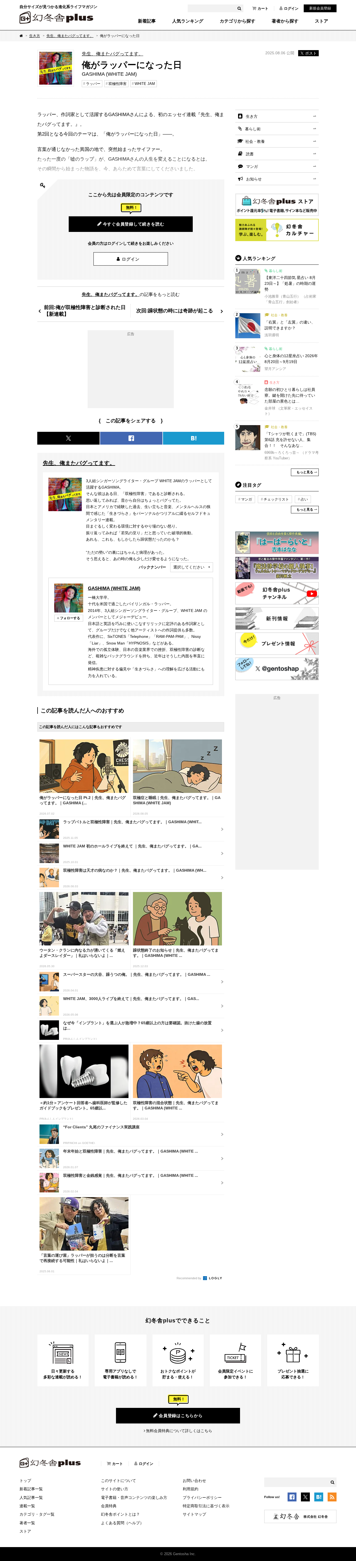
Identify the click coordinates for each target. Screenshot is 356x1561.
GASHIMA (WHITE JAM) (114, 588)
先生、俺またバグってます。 (69, 36)
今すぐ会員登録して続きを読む (133, 224)
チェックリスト (276, 499)
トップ (25, 1480)
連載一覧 (27, 1506)
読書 (250, 154)
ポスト (311, 53)
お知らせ (254, 179)
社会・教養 (255, 141)
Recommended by (189, 1278)
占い (304, 499)
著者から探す (285, 21)
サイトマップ (194, 1514)
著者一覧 (27, 1523)
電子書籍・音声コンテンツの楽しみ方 (134, 1497)
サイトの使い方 (114, 1489)
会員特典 (109, 1506)
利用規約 (190, 1489)
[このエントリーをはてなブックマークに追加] (318, 1498)
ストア (321, 21)
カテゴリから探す (237, 21)
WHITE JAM (145, 84)
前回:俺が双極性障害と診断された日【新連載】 (85, 310)
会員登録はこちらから (181, 1415)
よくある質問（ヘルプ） (122, 1523)
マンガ (252, 166)
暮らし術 (253, 129)
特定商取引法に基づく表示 (206, 1506)
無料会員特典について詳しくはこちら (179, 1430)
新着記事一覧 (31, 1489)
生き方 (34, 36)
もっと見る (304, 472)
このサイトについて (118, 1480)
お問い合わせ (194, 1480)
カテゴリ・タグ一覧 (37, 1514)
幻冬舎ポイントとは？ (120, 1514)
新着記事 (147, 21)
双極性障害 (117, 84)
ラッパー (93, 84)
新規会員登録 (320, 8)
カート (263, 8)
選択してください (188, 567)
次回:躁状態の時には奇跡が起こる (174, 310)
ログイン (291, 8)
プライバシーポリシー (202, 1497)
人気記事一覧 (31, 1497)
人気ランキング (187, 21)
